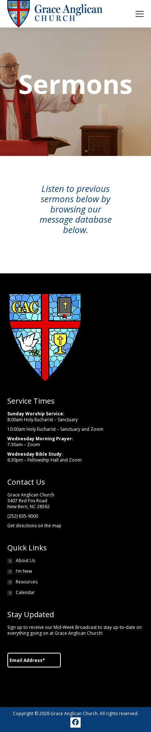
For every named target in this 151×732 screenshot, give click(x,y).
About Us (25, 561)
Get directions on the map (34, 525)
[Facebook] (75, 722)
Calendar (25, 593)
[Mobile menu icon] (140, 14)
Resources (26, 582)
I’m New (24, 571)
